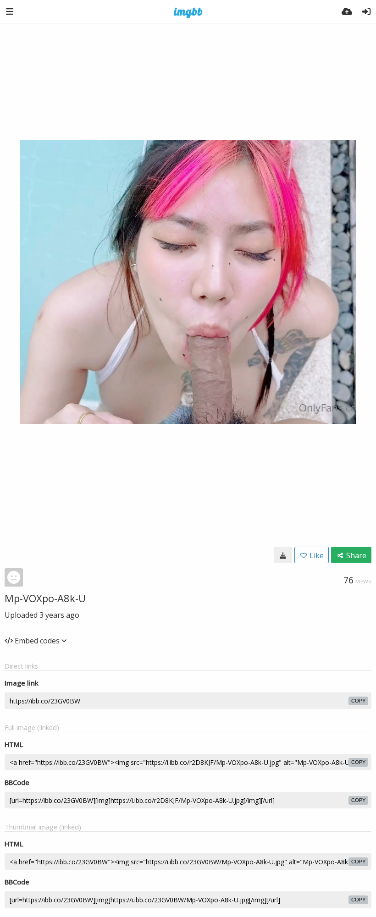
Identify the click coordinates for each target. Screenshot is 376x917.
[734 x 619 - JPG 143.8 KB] (283, 555)
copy (358, 700)
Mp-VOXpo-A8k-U (45, 598)
